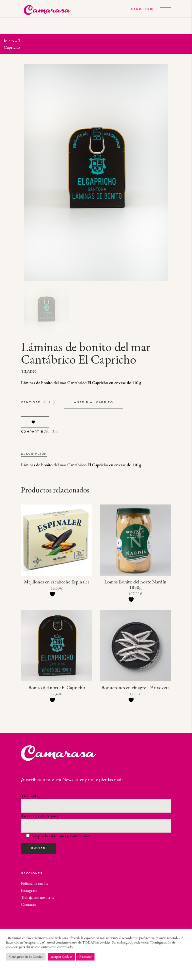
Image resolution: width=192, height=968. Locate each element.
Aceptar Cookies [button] (61, 957)
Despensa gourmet (51, 40)
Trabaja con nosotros (37, 897)
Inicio (9, 40)
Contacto (28, 904)
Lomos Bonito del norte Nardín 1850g (135, 584)
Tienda (24, 40)
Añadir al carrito (93, 402)
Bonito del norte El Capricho (56, 687)
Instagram (29, 890)
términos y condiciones (70, 836)
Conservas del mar (88, 40)
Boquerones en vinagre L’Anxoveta (135, 687)
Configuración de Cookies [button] (25, 957)
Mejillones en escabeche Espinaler (56, 581)
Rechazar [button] (85, 957)
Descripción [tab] (34, 454)
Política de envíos (34, 883)
